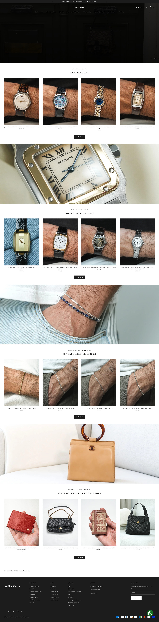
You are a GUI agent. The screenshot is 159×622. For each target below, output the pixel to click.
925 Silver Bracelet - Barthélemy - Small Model (99, 408)
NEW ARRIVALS (39, 12)
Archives (31, 602)
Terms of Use (54, 594)
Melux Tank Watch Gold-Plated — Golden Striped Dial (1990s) (21, 268)
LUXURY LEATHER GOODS (73, 12)
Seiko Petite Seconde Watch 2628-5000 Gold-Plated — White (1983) (60, 268)
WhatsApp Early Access (74, 600)
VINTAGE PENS (87, 12)
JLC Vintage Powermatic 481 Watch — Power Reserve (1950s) (21, 127)
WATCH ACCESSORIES (99, 12)
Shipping (53, 586)
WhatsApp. (94, 1)
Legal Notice (54, 600)
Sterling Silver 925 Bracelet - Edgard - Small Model (137, 408)
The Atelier (111, 12)
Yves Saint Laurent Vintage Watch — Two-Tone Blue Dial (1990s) (99, 128)
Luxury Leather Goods (35, 591)
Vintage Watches (34, 586)
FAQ (69, 586)
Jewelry (61, 12)
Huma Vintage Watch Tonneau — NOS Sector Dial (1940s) (137, 127)
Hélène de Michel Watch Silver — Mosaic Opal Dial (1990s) (60, 127)
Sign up (136, 598)
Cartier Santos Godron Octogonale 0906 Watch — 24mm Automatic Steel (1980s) (137, 268)
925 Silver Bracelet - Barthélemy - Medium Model (60, 408)
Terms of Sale (54, 591)
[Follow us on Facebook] (5, 611)
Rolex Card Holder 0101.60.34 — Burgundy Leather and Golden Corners (21, 548)
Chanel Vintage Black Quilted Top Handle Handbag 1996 (137, 547)
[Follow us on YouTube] (13, 611)
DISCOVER (79, 277)
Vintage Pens (32, 594)
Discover (79, 37)
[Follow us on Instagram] (9, 611)
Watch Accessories (34, 600)
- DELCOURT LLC (24, 617)
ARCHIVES (121, 12)
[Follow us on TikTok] (18, 611)
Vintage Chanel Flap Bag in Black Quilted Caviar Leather (60, 547)
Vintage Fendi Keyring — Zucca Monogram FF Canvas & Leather (99, 548)
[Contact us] (150, 613)
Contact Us (71, 605)
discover (79, 416)
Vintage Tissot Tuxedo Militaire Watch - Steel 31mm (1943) (99, 267)
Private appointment (73, 602)
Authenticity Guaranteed (75, 591)
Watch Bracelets (33, 597)
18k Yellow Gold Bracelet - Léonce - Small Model (21, 408)
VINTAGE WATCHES (51, 12)
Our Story (70, 589)
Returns (53, 589)
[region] (79, 33)
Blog (69, 594)
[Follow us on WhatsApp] (22, 611)
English (139, 7)
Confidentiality (55, 597)
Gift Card (70, 597)
